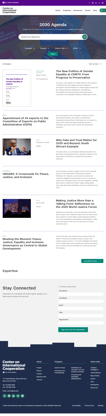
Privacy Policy (89, 405)
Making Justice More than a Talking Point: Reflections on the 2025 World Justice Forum (76, 204)
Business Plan (41, 377)
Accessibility (76, 405)
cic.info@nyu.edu (12, 391)
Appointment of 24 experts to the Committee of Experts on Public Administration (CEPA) (25, 121)
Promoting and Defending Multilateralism (76, 377)
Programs (67, 10)
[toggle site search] (101, 10)
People (39, 368)
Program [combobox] (43, 48)
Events (87, 10)
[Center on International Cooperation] (14, 10)
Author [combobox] (75, 48)
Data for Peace (60, 368)
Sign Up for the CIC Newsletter (73, 330)
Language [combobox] (28, 48)
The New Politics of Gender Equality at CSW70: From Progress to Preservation (74, 74)
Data (95, 10)
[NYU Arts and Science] (10, 2)
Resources (78, 10)
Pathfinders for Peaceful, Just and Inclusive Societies (77, 370)
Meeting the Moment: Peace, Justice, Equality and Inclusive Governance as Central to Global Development (25, 243)
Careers (39, 374)
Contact (39, 380)
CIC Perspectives (42, 79)
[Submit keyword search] (84, 36)
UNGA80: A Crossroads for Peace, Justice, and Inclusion (26, 175)
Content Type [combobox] (60, 48)
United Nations (96, 373)
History (39, 371)
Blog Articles (95, 376)
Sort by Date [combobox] (93, 64)
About (57, 10)
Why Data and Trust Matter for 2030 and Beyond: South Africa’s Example (76, 143)
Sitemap (100, 405)
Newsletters (95, 385)
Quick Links (95, 362)
